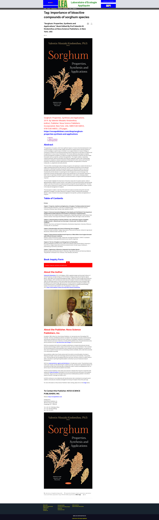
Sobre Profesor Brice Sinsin (78, 506)
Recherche (60, 508)
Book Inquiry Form (52, 140)
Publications (54, 8)
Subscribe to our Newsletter (108, 1)
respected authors (54, 372)
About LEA (45, 505)
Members (75, 8)
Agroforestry (72, 494)
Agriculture (82, 493)
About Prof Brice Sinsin (48, 506)
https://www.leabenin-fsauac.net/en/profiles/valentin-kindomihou (63, 287)
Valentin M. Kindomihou (50, 275)
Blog (70, 8)
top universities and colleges (64, 342)
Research (60, 8)
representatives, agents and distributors (59, 363)
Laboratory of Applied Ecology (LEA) (53, 493)
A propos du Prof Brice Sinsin (64, 506)
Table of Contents (53, 139)
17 (91, 24)
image (85, 382)
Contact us (45, 510)
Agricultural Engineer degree (72, 493)
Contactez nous (61, 509)
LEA (46, 35)
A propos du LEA (61, 505)
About (48, 8)
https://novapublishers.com (55, 396)
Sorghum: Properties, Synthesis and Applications (56, 265)
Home (45, 8)
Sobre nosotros (75, 505)
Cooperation (65, 8)
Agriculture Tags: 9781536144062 (61, 494)
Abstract (50, 137)
